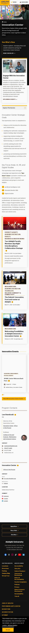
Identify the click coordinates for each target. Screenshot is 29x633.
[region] (14, 375)
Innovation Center (8, 425)
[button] (14, 2)
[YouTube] (19, 555)
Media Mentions (10, 286)
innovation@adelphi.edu (10, 478)
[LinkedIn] (24, 555)
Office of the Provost (9, 469)
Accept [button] (8, 629)
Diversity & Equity (11, 232)
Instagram (6, 496)
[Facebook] (5, 555)
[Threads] (9, 555)
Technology (9, 290)
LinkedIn (6, 500)
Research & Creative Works (14, 238)
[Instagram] (12, 555)
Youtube (6, 498)
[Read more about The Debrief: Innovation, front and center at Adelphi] (14, 277)
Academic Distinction (12, 234)
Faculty (7, 236)
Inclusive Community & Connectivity (13, 293)
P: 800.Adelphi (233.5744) (14, 549)
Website (6, 483)
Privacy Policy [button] (12, 625)
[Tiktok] (16, 555)
